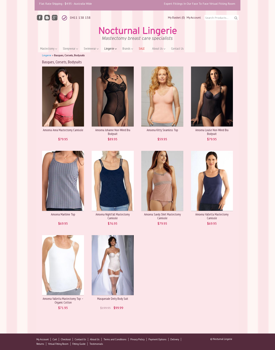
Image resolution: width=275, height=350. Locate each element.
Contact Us (80, 339)
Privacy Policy (137, 339)
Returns (40, 344)
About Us (95, 339)
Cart (55, 339)
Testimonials (96, 344)
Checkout (66, 339)
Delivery (174, 339)
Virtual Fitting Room (58, 344)
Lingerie (46, 55)
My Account (194, 17)
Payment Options (157, 339)
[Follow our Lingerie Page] (39, 17)
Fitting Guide (78, 344)
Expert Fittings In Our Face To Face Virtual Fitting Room (199, 3)
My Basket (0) (176, 17)
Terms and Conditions (114, 339)
